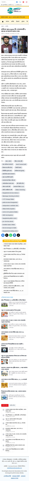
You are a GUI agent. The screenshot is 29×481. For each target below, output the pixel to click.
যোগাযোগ (23, 476)
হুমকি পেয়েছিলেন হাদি (7, 190)
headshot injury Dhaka (9, 225)
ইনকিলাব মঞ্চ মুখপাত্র (19, 171)
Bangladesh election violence (11, 193)
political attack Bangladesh (10, 202)
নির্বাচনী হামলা (18, 167)
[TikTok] (18, 235)
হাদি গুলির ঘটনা (20, 183)
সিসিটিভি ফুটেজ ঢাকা (7, 171)
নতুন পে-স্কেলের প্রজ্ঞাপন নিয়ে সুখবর (17, 17)
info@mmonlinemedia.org (14, 468)
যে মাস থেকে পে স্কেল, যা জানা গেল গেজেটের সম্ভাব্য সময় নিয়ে (16, 434)
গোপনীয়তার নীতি (7, 476)
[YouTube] (23, 2)
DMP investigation (8, 215)
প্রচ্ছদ (2, 26)
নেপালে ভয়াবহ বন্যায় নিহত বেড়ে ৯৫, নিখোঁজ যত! (15, 423)
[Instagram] (26, 2)
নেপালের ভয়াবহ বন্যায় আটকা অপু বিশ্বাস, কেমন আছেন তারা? (16, 410)
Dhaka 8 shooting (20, 190)
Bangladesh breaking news (10, 231)
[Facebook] (16, 2)
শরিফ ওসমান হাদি (18, 161)
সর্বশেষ (7, 21)
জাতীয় (12, 21)
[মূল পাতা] (3, 21)
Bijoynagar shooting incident (11, 196)
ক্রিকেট (17, 21)
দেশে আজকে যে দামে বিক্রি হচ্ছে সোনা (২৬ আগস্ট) (15, 440)
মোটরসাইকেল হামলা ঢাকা (8, 183)
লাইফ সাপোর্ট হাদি (6, 186)
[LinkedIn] (14, 235)
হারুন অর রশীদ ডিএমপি (8, 177)
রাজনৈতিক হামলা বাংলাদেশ (9, 174)
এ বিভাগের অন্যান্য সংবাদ (7, 297)
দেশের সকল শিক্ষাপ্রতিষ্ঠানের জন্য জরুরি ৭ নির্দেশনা (15, 450)
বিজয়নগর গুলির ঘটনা (7, 167)
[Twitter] (20, 2)
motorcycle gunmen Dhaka (10, 212)
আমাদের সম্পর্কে (14, 478)
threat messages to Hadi (9, 228)
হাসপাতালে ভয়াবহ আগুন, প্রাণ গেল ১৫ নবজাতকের (14, 429)
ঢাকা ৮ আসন (8, 161)
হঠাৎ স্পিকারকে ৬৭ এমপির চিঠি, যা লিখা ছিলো (16, 415)
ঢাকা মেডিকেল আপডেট (8, 164)
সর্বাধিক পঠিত (12, 405)
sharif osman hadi (21, 164)
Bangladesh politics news (10, 218)
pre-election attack (8, 221)
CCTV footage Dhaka (8, 199)
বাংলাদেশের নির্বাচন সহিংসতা (9, 180)
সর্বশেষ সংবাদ (4, 405)
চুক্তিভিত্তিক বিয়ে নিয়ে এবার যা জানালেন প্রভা (15, 445)
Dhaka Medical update (9, 209)
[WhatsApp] (10, 235)
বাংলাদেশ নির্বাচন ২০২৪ (19, 186)
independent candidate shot (10, 206)
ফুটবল (23, 21)
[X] (6, 235)
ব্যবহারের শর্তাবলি (16, 476)
